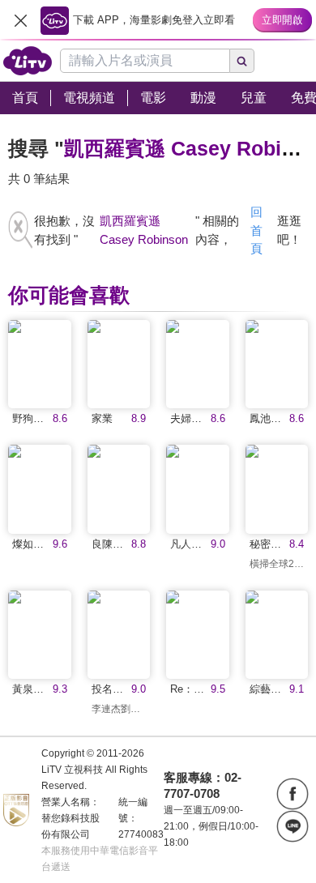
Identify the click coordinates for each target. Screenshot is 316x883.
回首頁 (256, 230)
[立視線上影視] (27, 60)
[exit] (20, 20)
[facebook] (292, 794)
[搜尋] (242, 61)
